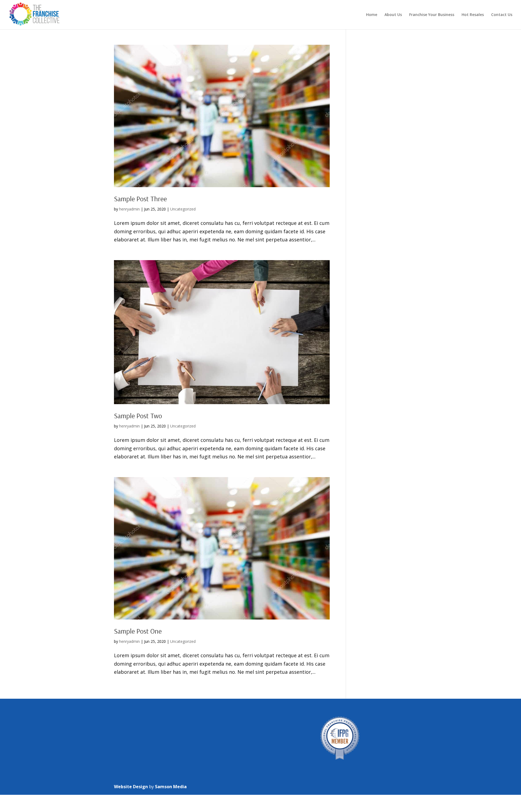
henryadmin (129, 209)
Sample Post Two (138, 415)
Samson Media (171, 787)
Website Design (131, 787)
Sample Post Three (140, 198)
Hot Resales (473, 15)
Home (371, 15)
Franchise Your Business (431, 15)
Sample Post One (138, 631)
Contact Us (501, 15)
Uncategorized (183, 209)
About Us (393, 15)
